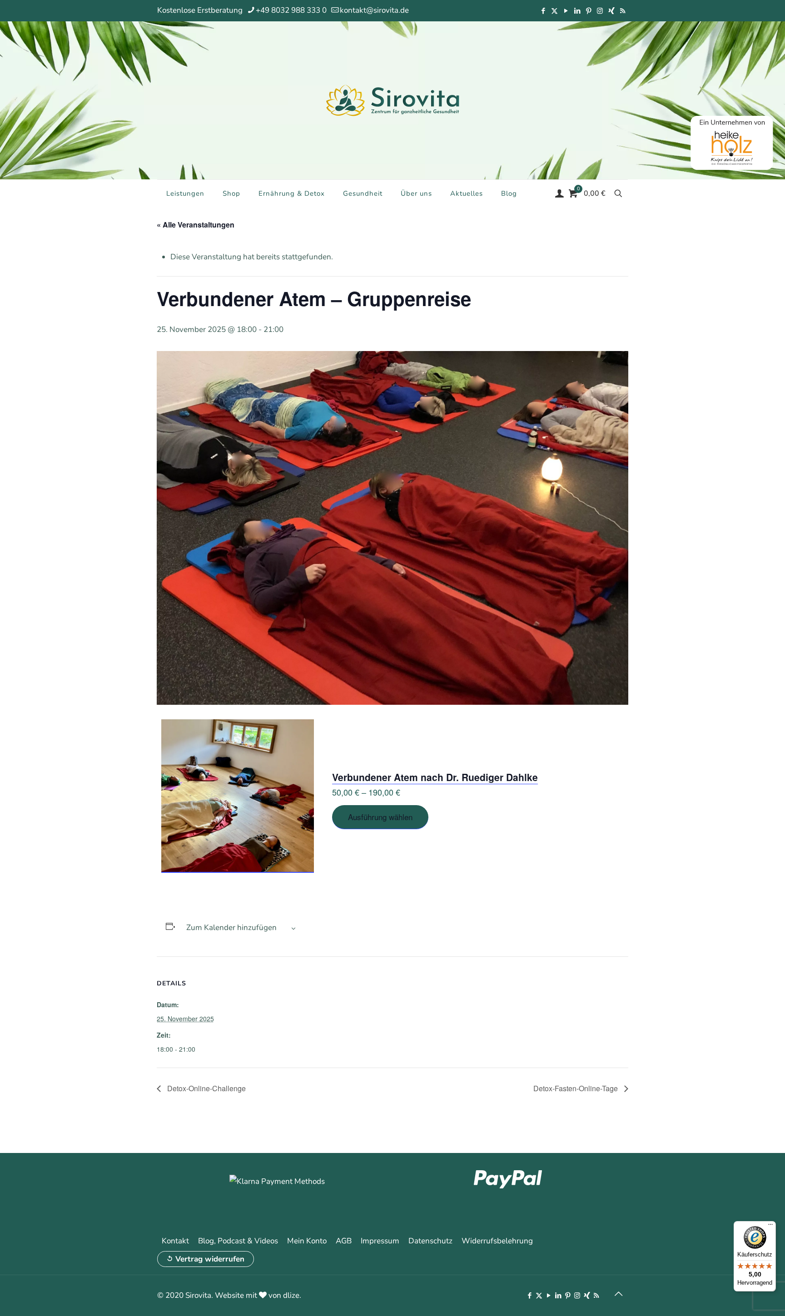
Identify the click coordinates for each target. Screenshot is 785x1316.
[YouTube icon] (565, 10)
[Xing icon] (611, 10)
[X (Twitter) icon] (554, 10)
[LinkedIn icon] (577, 10)
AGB (344, 1241)
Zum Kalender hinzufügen (231, 927)
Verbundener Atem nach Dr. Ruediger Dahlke (435, 777)
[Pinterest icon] (588, 10)
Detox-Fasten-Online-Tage (576, 1088)
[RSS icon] (622, 10)
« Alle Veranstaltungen (195, 224)
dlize (291, 1295)
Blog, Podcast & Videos (238, 1241)
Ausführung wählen (380, 816)
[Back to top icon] (618, 1294)
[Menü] (770, 1226)
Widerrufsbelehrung (497, 1241)
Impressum (380, 1241)
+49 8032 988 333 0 (291, 10)
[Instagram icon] (599, 10)
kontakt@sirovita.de (374, 10)
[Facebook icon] (543, 10)
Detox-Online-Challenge (205, 1088)
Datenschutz (430, 1241)
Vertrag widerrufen (209, 1259)
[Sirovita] (392, 99)
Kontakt (175, 1241)
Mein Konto (307, 1241)
